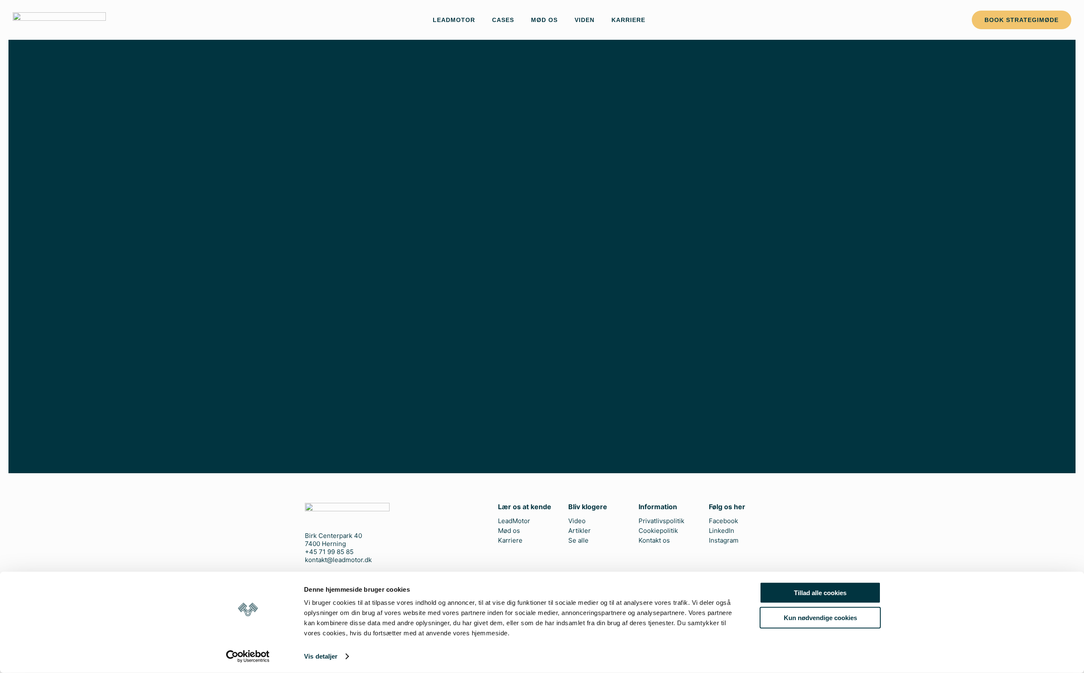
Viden (585, 20)
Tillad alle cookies (820, 592)
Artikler (579, 531)
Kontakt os (654, 540)
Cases (503, 20)
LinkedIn (721, 531)
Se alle (578, 540)
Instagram (723, 540)
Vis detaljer (320, 656)
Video (577, 521)
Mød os (544, 20)
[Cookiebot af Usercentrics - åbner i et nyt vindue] (248, 656)
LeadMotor (454, 20)
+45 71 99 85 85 (329, 552)
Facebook (723, 521)
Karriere (628, 20)
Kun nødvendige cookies (820, 617)
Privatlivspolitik (661, 521)
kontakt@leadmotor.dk (338, 560)
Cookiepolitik (658, 531)
